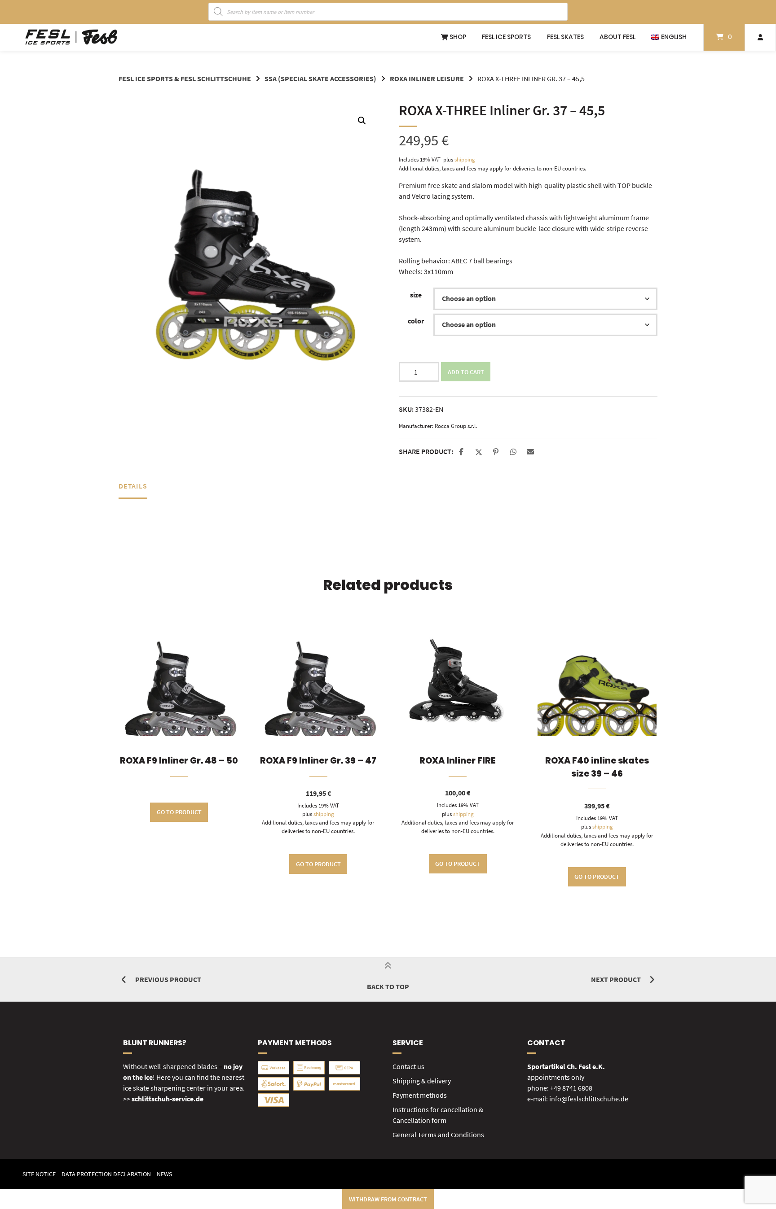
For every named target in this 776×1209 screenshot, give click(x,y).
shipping (464, 159)
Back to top (388, 986)
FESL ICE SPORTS (506, 36)
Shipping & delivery (421, 1080)
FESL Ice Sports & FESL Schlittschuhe (185, 78)
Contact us (408, 1066)
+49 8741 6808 (571, 1087)
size (416, 294)
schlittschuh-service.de (167, 1098)
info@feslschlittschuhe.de (588, 1098)
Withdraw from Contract (388, 1199)
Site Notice (39, 1174)
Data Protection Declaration (106, 1174)
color (416, 320)
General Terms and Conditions (438, 1134)
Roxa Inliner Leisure (427, 78)
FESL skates (565, 36)
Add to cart (466, 372)
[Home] (71, 37)
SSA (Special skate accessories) (320, 78)
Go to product (179, 812)
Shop (457, 36)
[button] (362, 121)
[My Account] (760, 37)
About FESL (617, 36)
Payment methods (419, 1095)
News (164, 1174)
